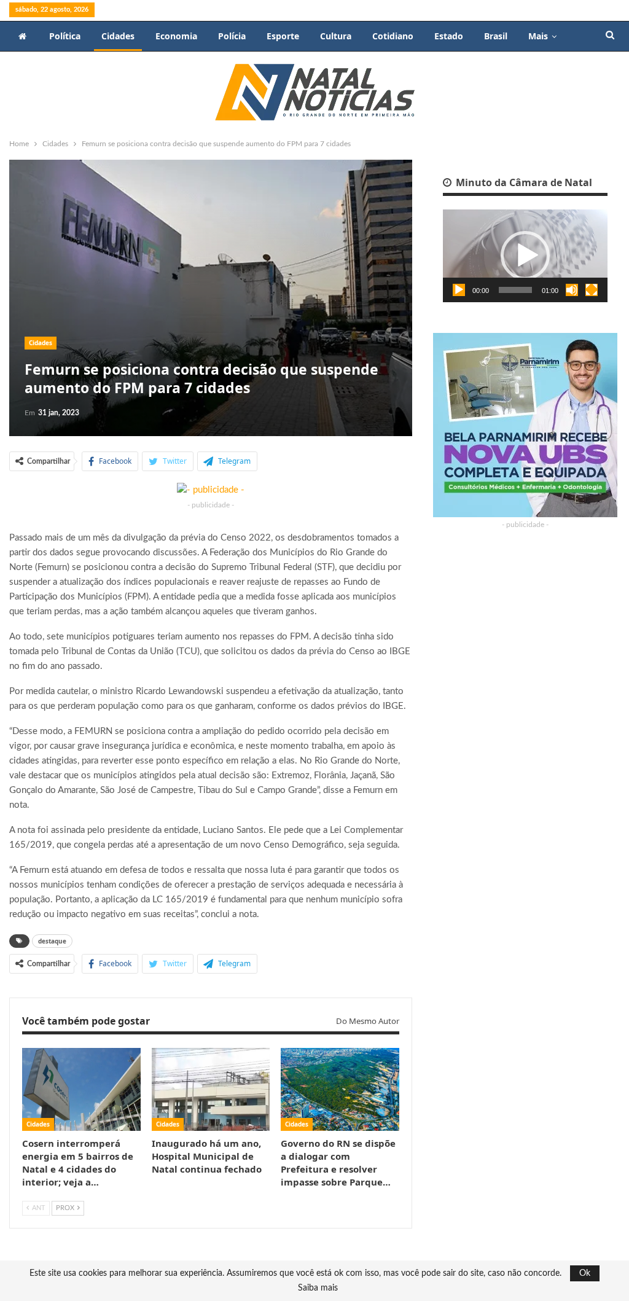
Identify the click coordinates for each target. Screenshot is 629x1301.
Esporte (283, 36)
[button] (525, 255)
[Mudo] (572, 290)
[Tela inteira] (591, 290)
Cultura (335, 36)
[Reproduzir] (459, 290)
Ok (584, 1273)
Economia (176, 36)
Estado (448, 36)
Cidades (118, 36)
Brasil (495, 36)
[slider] (515, 290)
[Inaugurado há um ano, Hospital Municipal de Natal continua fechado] (211, 1089)
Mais (538, 36)
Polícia (232, 36)
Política (64, 36)
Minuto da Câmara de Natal (522, 182)
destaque (52, 941)
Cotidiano (392, 36)
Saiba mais (318, 1288)
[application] (525, 255)
